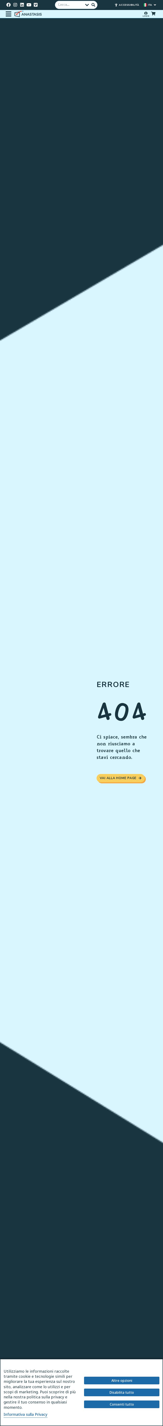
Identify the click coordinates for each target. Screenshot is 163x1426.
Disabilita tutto (122, 1392)
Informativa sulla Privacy (26, 1414)
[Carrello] (153, 13)
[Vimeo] (36, 5)
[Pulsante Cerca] (93, 5)
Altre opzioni (121, 1380)
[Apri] (8, 14)
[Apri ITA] (155, 4)
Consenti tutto (122, 1404)
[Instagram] (15, 5)
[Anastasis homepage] (29, 14)
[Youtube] (29, 5)
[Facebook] (8, 5)
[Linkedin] (22, 5)
